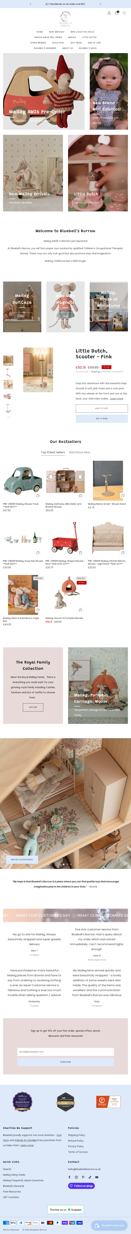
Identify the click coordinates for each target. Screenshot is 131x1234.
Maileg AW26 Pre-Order (48, 37)
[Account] (109, 12)
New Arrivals (56, 31)
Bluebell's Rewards (45, 48)
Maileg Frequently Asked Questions (23, 1180)
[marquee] (65, 915)
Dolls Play (58, 42)
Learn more (116, 398)
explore (33, 707)
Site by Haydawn (11, 1230)
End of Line (94, 42)
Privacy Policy (76, 1146)
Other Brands (38, 42)
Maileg (72, 37)
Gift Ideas (76, 42)
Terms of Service (78, 1152)
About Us (67, 48)
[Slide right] (8, 417)
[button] (60, 864)
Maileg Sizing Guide (14, 1174)
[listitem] (65, 4)
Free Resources (12, 1191)
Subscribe (65, 1062)
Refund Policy (76, 1140)
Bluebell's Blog (88, 48)
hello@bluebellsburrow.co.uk (84, 1169)
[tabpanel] (65, 546)
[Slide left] (8, 351)
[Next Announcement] (100, 4)
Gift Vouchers (11, 1197)
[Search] (124, 12)
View (22, 316)
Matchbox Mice (19, 859)
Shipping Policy (76, 1135)
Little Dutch (89, 37)
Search (7, 1169)
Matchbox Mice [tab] (79, 452)
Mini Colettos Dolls (82, 31)
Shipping (95, 371)
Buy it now (102, 418)
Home (40, 31)
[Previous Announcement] (30, 4)
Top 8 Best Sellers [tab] (53, 452)
